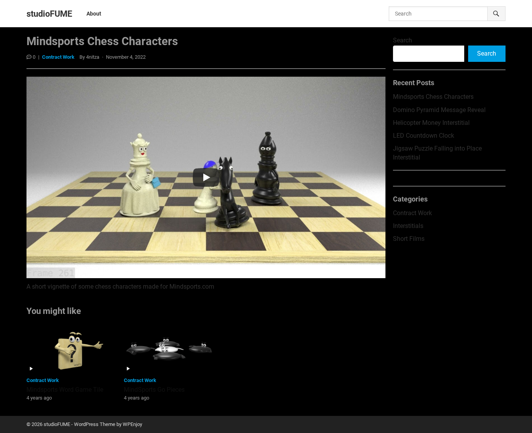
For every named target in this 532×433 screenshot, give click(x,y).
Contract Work (58, 57)
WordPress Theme (94, 424)
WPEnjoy (132, 424)
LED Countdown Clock (423, 135)
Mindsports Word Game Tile (64, 389)
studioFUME (49, 14)
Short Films (409, 238)
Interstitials (408, 226)
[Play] (206, 177)
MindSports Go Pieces (154, 389)
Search (402, 40)
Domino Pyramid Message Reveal (439, 110)
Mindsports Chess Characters (433, 96)
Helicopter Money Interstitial (431, 122)
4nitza (92, 57)
